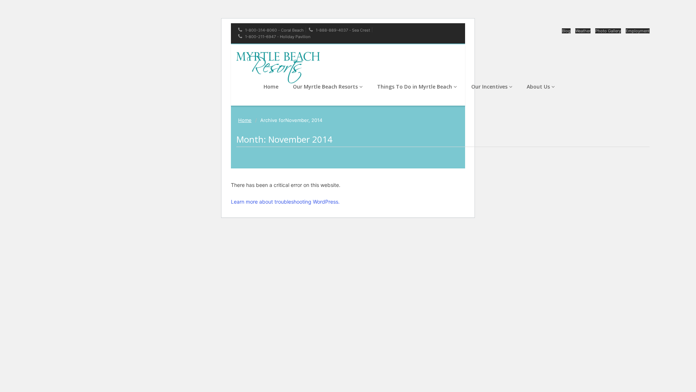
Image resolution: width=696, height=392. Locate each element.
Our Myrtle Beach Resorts (326, 86)
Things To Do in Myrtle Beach (415, 86)
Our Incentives (490, 86)
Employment (638, 30)
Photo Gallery (608, 30)
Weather (583, 30)
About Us (539, 86)
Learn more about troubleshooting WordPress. (285, 202)
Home (271, 86)
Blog (566, 30)
